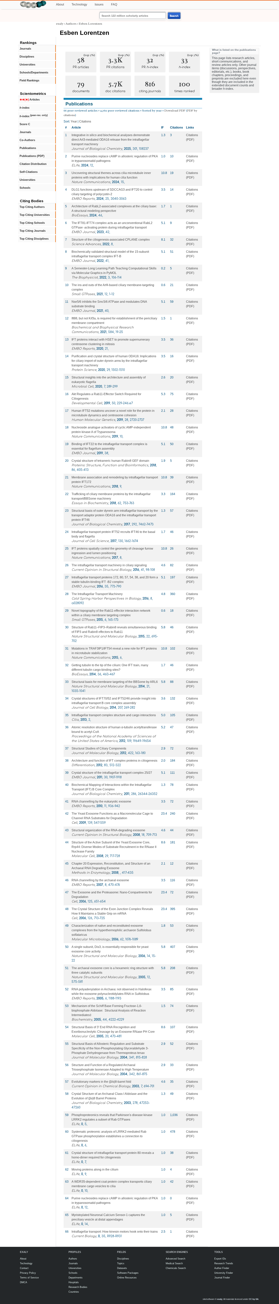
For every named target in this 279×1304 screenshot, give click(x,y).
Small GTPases (83, 294)
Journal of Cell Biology (90, 707)
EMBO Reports (83, 198)
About (60, 4)
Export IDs (220, 1258)
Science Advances (86, 244)
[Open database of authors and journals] (33, 2)
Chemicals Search (176, 1268)
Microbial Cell (83, 386)
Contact (24, 1268)
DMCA (23, 1282)
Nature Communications (91, 182)
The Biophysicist (85, 277)
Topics (120, 1263)
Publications (28, 148)
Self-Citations (29, 171)
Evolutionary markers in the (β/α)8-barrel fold (101, 1081)
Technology (79, 4)
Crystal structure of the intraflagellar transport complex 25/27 (112, 772)
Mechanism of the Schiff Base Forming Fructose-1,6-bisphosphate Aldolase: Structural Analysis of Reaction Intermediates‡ (109, 1010)
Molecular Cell (83, 856)
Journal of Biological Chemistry (97, 149)
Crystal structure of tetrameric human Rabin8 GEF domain (110, 460)
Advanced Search (175, 1258)
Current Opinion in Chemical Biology (101, 1086)
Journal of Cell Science (90, 541)
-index (24, 107)
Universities (27, 64)
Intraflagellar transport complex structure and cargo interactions (114, 715)
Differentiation (83, 765)
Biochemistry (82, 1019)
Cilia (75, 719)
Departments (76, 1277)
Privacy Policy (28, 1272)
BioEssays (80, 215)
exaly (59, 24)
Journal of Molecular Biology (95, 753)
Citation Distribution (33, 163)
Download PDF (174, 110)
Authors (70, 24)
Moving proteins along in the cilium (95, 1169)
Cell (74, 822)
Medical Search (174, 1263)
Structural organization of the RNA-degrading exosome (108, 830)
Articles (30, 99)
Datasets (122, 1268)
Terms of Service (29, 1277)
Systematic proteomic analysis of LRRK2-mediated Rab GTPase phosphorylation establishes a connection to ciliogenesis (109, 1136)
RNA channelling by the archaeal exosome (100, 880)
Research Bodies (78, 1287)
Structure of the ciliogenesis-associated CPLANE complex (111, 239)
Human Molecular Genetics (93, 420)
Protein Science (84, 370)
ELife (76, 165)
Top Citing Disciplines (34, 238)
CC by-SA (254, 1299)
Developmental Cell (87, 403)
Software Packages (128, 1272)
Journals (25, 48)
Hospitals (74, 1282)
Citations (85, 121)
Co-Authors (27, 140)
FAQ (114, 4)
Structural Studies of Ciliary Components (99, 748)
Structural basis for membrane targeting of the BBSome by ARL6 (115, 681)
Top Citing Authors (32, 206)
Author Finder (221, 1268)
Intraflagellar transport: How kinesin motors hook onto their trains (115, 1231)
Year (74, 121)
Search (174, 15)
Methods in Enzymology (91, 872)
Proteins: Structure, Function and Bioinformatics (110, 465)
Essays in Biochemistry (90, 503)
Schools (25, 187)
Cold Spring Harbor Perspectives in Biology (106, 598)
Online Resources (127, 1277)
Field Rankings (29, 80)
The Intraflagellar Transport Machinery (97, 594)
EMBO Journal (83, 232)
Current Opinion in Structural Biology (101, 570)
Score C (25, 124)
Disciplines (27, 56)
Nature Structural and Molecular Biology (104, 636)
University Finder (223, 1272)
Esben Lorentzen (90, 24)
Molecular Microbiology (91, 939)
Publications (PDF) (32, 156)
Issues (99, 4)
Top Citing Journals (33, 230)
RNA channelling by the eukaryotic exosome (101, 801)
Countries (74, 1291)
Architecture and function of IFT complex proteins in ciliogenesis (114, 760)
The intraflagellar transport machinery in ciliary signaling (109, 565)
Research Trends (223, 1263)
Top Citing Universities (35, 214)
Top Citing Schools (32, 222)
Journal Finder (222, 1277)
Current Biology (84, 1236)
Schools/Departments (34, 72)
